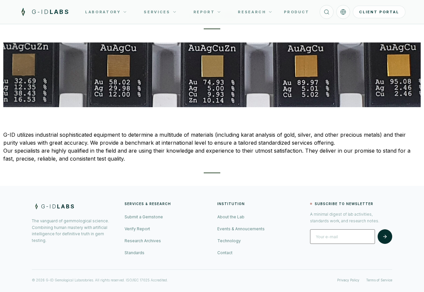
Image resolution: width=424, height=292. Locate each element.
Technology (229, 240)
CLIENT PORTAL (379, 12)
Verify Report (137, 228)
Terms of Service (379, 280)
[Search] (327, 12)
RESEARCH (252, 12)
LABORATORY (103, 12)
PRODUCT (296, 12)
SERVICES (157, 12)
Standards (134, 252)
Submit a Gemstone (144, 216)
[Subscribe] (385, 236)
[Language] (343, 12)
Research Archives (143, 240)
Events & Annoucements (241, 228)
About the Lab (230, 216)
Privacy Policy (348, 280)
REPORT (204, 12)
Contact (225, 252)
